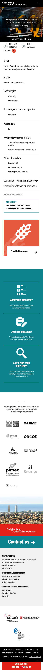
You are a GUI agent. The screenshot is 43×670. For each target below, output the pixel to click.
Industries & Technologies (13, 573)
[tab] (21, 180)
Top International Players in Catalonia (13, 562)
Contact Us (5, 596)
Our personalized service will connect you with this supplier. (19, 205)
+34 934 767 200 (35, 657)
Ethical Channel (7, 653)
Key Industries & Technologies (11, 576)
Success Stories (7, 568)
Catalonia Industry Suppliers (10, 579)
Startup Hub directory (8, 582)
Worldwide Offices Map (9, 593)
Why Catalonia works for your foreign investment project (19, 559)
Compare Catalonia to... (9, 565)
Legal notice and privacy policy (15, 650)
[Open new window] (12, 451)
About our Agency (7, 590)
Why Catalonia (8, 556)
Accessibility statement (23, 653)
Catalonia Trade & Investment (15, 587)
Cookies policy (32, 650)
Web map (36, 653)
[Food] (14, 51)
